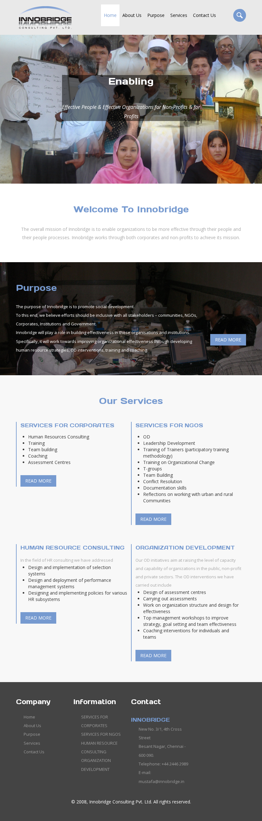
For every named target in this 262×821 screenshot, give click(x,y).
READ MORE (228, 340)
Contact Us (204, 15)
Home (110, 15)
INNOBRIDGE (150, 719)
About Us (132, 15)
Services (178, 15)
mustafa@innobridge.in (161, 781)
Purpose (156, 15)
